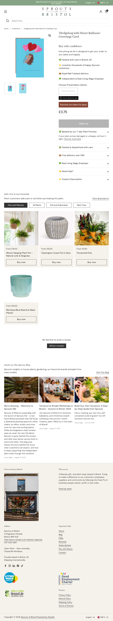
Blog (60, 534)
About (61, 531)
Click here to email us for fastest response (23, 539)
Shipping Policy (65, 602)
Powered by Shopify (46, 617)
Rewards (62, 541)
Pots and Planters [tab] (16, 205)
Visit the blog (102, 372)
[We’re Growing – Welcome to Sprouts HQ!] (21, 389)
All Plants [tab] (37, 205)
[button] (84, 132)
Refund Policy (65, 598)
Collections (16, 29)
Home (6, 29)
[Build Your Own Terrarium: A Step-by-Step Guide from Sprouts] (92, 389)
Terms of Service (66, 606)
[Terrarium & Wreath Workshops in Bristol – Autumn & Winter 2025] (56, 389)
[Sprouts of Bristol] (56, 12)
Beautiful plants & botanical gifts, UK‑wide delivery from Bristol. (56, 3)
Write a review (56, 345)
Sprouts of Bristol (28, 617)
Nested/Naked (68, 91)
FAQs (61, 538)
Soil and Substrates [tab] (59, 205)
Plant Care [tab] (81, 205)
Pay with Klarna (65, 549)
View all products (100, 198)
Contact (62, 552)
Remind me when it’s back (73, 104)
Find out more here (72, 139)
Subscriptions (65, 545)
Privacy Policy (65, 595)
